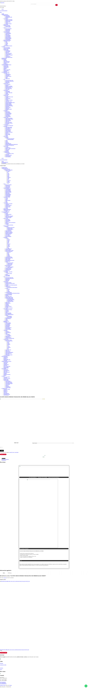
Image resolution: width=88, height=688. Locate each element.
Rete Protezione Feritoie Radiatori (12, 287)
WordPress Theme (2, 685)
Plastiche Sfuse (6, 281)
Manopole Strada (9, 228)
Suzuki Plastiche (8, 325)
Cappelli (7, 198)
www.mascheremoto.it (3, 683)
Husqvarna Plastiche (8, 327)
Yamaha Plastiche (8, 322)
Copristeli (7, 285)
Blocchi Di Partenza (8, 335)
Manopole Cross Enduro (10, 227)
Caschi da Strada (6, 380)
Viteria (6, 333)
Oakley (8, 181)
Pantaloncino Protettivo (7, 374)
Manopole (7, 226)
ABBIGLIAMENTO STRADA (6, 361)
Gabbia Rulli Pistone (10, 266)
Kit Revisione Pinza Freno (9, 277)
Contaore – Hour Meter (9, 271)
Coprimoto (7, 215)
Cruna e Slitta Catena (9, 296)
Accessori (7, 224)
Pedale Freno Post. (8, 230)
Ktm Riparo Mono (10, 300)
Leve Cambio (7, 234)
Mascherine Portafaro (9, 292)
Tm (7, 345)
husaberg (8, 246)
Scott (8, 174)
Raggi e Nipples (8, 220)
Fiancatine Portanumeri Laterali (10, 283)
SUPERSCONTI (4, 167)
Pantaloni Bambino (8, 194)
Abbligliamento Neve (7, 210)
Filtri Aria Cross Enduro (9, 251)
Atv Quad (7, 284)
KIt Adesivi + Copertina (9, 340)
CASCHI (3, 376)
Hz (7, 172)
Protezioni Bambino (8, 192)
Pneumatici (7, 223)
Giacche (7, 207)
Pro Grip (8, 182)
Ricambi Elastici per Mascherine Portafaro (13, 293)
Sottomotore (7, 303)
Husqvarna (8, 347)
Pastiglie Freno (8, 279)
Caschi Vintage (8, 384)
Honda (8, 253)
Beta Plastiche (8, 326)
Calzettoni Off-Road (8, 205)
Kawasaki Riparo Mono (10, 299)
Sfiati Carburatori (8, 258)
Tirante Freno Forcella (9, 231)
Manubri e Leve (6, 225)
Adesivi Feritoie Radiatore (9, 352)
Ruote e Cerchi (6, 218)
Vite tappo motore (8, 249)
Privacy (1, 669)
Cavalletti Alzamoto (8, 337)
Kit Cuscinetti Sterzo (9, 313)
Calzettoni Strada (6, 364)
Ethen (8, 176)
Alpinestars (9, 177)
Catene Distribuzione (9, 248)
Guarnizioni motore (8, 269)
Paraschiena (5, 372)
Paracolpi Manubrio (8, 236)
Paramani (7, 288)
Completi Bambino (8, 188)
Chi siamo (1, 666)
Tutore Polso (5, 371)
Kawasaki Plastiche (8, 329)
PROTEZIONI (4, 368)
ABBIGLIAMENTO (5, 162)
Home (3, 161)
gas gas (8, 244)
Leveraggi (7, 310)
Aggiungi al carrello (3, 454)
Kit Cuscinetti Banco (9, 265)
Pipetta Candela (9, 273)
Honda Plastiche (8, 328)
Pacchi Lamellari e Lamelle (9, 250)
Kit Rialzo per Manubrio (9, 232)
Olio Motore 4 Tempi (7, 389)
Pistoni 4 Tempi (8, 259)
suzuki (8, 241)
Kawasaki (8, 256)
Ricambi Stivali (8, 185)
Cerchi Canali (7, 219)
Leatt (8, 173)
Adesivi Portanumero (9, 353)
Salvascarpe (5, 365)
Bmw (8, 342)
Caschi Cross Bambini (7, 378)
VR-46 (7, 197)
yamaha (8, 245)
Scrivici (2, 450)
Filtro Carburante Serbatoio (9, 314)
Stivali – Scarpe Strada (7, 366)
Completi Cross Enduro (9, 203)
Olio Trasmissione (6, 393)
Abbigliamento (6, 357)
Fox (7, 179)
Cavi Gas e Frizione (6, 355)
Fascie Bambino (8, 196)
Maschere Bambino (8, 191)
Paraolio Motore (8, 261)
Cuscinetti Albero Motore (9, 257)
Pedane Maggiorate (8, 312)
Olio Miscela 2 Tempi (7, 394)
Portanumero (7, 305)
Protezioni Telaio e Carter (9, 297)
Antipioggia (7, 204)
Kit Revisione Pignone (9, 309)
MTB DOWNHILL (5, 356)
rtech (8, 289)
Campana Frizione (8, 268)
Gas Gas (8, 341)
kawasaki (8, 239)
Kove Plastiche (8, 324)
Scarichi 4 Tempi (9, 264)
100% (8, 178)
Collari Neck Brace (6, 370)
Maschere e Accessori (7, 169)
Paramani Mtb (6, 358)
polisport (8, 291)
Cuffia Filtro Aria (8, 318)
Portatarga (7, 295)
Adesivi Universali (8, 349)
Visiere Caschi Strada (9, 381)
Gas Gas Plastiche (8, 323)
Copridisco (7, 304)
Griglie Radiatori (8, 286)
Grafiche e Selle (6, 339)
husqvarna (8, 243)
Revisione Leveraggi (9, 317)
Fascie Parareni (6, 369)
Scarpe (6, 199)
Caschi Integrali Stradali (9, 383)
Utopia (8, 175)
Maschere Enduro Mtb (7, 359)
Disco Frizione (8, 270)
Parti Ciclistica (6, 308)
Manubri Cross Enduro (9, 233)
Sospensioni (7, 311)
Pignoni (7, 320)
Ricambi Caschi (6, 379)
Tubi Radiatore (9, 316)
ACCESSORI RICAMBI (5, 211)
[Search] (56, 5)
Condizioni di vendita (3, 664)
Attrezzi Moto (8, 334)
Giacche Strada (6, 362)
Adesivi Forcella (8, 351)
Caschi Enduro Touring (9, 382)
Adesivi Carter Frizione (9, 354)
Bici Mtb (7, 307)
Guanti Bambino (8, 195)
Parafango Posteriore (9, 306)
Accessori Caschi (8, 387)
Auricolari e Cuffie (8, 217)
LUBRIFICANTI (4, 388)
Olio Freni (5, 391)
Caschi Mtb (5, 360)
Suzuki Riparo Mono (10, 301)
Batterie (7, 274)
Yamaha (8, 255)
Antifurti (7, 213)
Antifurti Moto (8, 336)
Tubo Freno (7, 280)
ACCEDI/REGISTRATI (3, 10)
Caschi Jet (7, 385)
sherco (8, 240)
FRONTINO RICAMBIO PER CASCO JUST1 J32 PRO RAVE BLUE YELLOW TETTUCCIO (14, 649)
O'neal (8, 171)
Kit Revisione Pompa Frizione (10, 260)
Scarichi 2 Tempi (9, 263)
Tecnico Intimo (6, 208)
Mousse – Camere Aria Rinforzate (10, 222)
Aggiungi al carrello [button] (3, 652)
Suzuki (8, 254)
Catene (7, 319)
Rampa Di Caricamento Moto (10, 338)
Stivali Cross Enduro (9, 184)
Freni (4, 276)
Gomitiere (5, 373)
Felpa (6, 201)
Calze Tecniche (8, 186)
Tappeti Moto (7, 331)
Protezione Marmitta (8, 214)
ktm (7, 247)
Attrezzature (5, 330)
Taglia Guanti (16, 442)
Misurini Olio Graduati (9, 216)
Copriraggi (7, 221)
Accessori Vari (6, 212)
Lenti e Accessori (8, 170)
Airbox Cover (8, 302)
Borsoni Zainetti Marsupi (7, 209)
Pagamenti (1, 663)
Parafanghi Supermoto (9, 294)
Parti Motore (5, 237)
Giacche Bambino (8, 190)
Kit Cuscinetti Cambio (9, 267)
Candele (7, 272)
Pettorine (5, 375)
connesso (5, 577)
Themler (10, 685)
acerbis (8, 290)
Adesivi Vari (7, 350)
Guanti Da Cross (11, 452)
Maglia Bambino (8, 200)
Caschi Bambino (8, 189)
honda (8, 242)
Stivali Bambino (8, 187)
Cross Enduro (6, 202)
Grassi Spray (5, 392)
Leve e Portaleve (8, 235)
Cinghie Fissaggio (8, 332)
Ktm (8, 348)
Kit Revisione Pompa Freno (10, 278)
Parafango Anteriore (8, 282)
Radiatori (7, 315)
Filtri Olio (7, 238)
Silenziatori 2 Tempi (10, 262)
